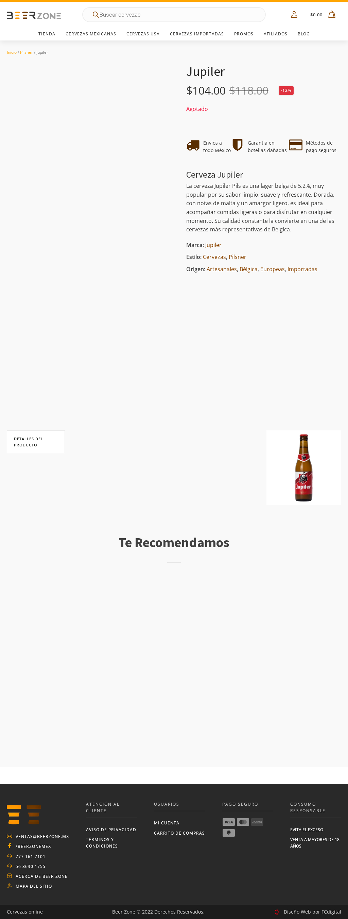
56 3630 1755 (31, 866)
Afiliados (276, 34)
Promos (244, 34)
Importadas (302, 269)
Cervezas (214, 257)
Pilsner (26, 52)
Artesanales (222, 269)
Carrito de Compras (179, 833)
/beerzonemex (33, 846)
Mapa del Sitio (34, 886)
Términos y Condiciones (102, 843)
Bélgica (249, 269)
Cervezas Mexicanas (91, 34)
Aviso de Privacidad (111, 830)
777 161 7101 (31, 856)
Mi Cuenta (166, 823)
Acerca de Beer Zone (42, 876)
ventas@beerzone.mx (42, 836)
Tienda (46, 34)
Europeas (272, 269)
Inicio (12, 52)
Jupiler (213, 245)
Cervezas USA (143, 34)
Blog (304, 34)
